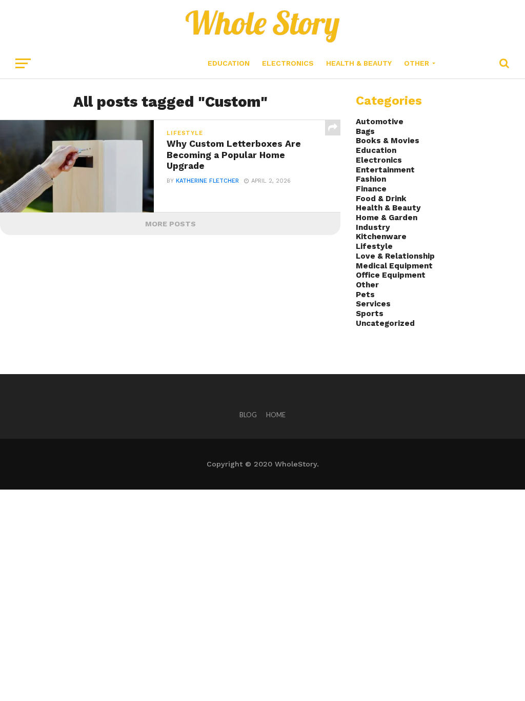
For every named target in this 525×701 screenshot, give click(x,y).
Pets (365, 294)
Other (416, 63)
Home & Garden (386, 217)
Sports (369, 313)
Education (229, 63)
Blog (248, 415)
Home (276, 415)
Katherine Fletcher (207, 181)
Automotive (379, 121)
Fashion (371, 179)
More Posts (170, 224)
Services (373, 303)
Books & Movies (387, 140)
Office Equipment (391, 275)
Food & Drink (381, 198)
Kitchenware (381, 236)
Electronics (288, 63)
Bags (365, 131)
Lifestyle (374, 246)
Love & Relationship (395, 256)
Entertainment (385, 169)
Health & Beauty (359, 63)
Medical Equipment (394, 265)
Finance (371, 188)
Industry (373, 227)
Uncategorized (385, 323)
